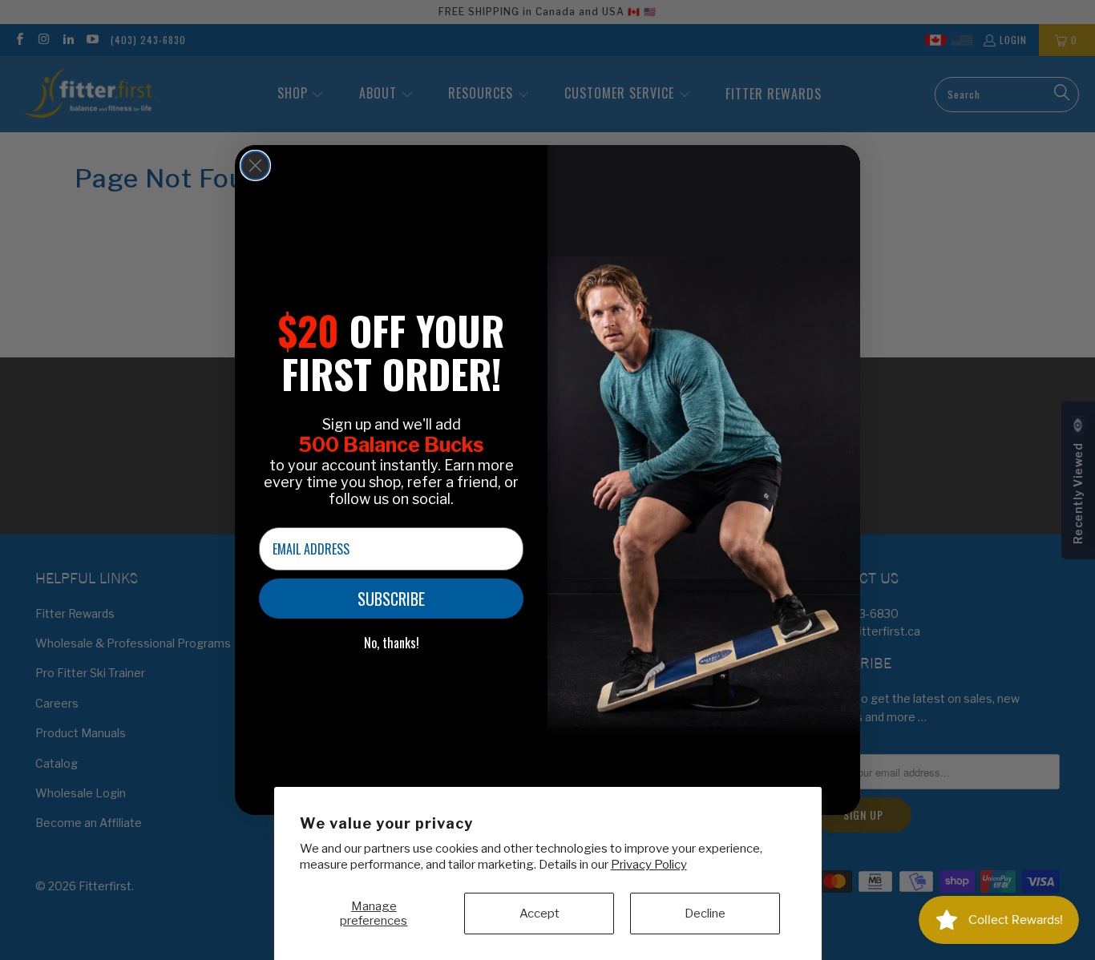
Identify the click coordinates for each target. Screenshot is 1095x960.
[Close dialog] (255, 165)
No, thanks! (391, 643)
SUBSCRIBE (391, 599)
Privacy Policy (649, 864)
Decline (705, 913)
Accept (539, 913)
